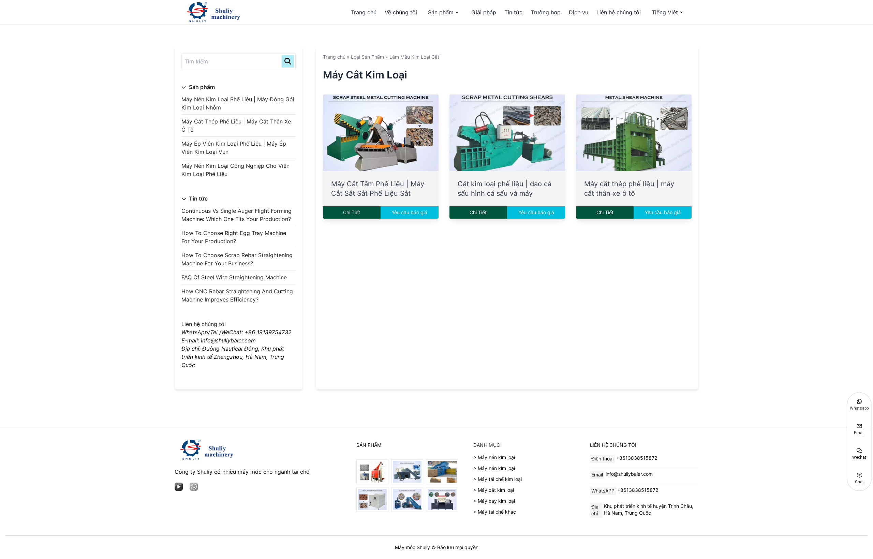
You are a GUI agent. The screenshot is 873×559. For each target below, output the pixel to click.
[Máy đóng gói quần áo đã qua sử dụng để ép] (407, 499)
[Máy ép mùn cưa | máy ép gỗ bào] (442, 471)
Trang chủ (363, 12)
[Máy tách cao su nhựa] (372, 471)
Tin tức (513, 12)
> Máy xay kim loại (494, 501)
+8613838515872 (636, 458)
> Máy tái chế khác (494, 512)
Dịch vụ (578, 12)
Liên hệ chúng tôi (618, 12)
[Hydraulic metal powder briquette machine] (372, 499)
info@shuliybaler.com (629, 474)
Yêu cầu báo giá (409, 212)
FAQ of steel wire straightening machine (234, 277)
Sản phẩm (441, 12)
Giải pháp (483, 12)
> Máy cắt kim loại (493, 490)
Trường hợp (546, 12)
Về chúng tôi (401, 12)
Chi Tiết (351, 212)
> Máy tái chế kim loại (497, 479)
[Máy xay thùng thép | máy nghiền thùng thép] (407, 471)
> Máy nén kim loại (494, 457)
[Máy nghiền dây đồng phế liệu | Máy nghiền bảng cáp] (442, 499)
